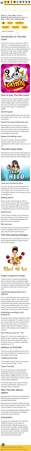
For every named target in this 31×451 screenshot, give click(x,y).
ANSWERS (19, 23)
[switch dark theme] (3, 444)
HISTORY (6, 27)
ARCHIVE (16, 27)
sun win (13, 43)
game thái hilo (5, 421)
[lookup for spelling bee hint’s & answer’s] (3, 23)
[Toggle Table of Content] (16, 32)
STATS (25, 27)
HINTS (10, 23)
